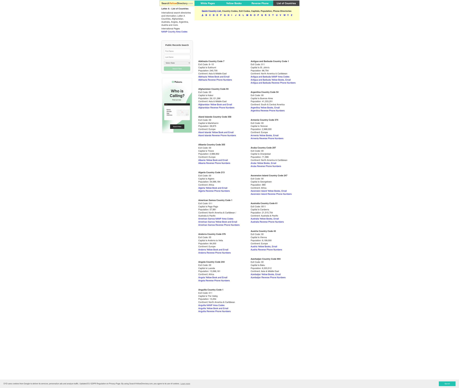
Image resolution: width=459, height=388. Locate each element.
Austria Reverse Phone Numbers (266, 249)
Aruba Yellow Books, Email (263, 162)
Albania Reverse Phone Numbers (214, 162)
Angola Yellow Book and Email (212, 277)
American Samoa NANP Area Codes (215, 218)
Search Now (177, 69)
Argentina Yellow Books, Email (265, 107)
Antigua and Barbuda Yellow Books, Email (271, 79)
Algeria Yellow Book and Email (212, 187)
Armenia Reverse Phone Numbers (267, 138)
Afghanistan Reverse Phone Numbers (216, 107)
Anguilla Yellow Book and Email (213, 308)
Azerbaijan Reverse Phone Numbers (268, 277)
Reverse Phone (260, 3)
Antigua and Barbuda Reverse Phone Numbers (273, 82)
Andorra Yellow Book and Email (213, 249)
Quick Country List (211, 11)
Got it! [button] (447, 384)
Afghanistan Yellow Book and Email (215, 104)
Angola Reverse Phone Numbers (214, 280)
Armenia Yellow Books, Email (265, 135)
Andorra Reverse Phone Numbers (214, 252)
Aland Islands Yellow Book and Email (216, 132)
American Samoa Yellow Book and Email (217, 221)
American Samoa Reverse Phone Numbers (219, 224)
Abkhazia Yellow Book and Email (214, 76)
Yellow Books (234, 3)
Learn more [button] (185, 384)
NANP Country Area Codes (174, 31)
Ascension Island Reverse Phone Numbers (271, 193)
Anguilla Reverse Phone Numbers (214, 311)
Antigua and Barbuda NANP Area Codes (270, 76)
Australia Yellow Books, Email (265, 218)
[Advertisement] (247, 39)
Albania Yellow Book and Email (213, 159)
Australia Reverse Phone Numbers (267, 221)
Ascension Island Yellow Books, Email (269, 190)
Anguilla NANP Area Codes (211, 305)
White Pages (208, 3)
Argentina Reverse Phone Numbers (268, 110)
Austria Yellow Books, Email (264, 246)
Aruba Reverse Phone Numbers (266, 166)
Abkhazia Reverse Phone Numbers (215, 79)
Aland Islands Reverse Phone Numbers (217, 135)
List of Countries (286, 3)
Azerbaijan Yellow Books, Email (266, 274)
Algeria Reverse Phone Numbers (214, 190)
